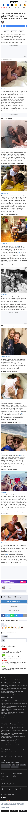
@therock (3, 243)
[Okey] (8, 5)
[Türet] (20, 5)
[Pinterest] (13, 784)
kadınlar (21, 550)
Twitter (3, 762)
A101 (13, 764)
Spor (4, 654)
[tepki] (2, 627)
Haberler (3, 10)
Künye (14, 776)
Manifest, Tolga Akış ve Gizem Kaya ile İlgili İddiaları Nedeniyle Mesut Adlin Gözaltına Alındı (14, 651)
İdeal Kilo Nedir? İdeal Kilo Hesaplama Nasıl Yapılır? (11, 744)
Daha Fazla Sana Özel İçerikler (13, 601)
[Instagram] (2, 784)
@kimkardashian (5, 150)
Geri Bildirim (3, 773)
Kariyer (14, 771)
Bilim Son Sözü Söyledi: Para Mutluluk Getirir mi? (10, 699)
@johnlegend (4, 492)
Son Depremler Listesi (5, 719)
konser (8, 155)
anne (18, 546)
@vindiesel (3, 88)
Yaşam (7, 10)
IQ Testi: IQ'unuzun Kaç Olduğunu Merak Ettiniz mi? (11, 756)
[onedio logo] (13, 797)
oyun (2, 155)
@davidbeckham (5, 453)
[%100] (12, 5)
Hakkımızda (3, 771)
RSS (14, 778)
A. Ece (9, 22)
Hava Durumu (4, 717)
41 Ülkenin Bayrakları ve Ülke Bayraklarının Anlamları (11, 751)
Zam (12, 762)
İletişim (2, 779)
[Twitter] (8, 784)
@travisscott (4, 193)
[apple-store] (4, 789)
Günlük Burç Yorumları (6, 764)
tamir (19, 252)
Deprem (8, 762)
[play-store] (11, 789)
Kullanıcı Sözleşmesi (17, 773)
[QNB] (16, 5)
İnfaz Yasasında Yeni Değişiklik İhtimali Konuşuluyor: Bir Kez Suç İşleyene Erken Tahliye (14, 663)
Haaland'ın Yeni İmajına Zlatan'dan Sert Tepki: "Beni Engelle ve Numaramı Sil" (14, 669)
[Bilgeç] (24, 5)
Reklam (2, 778)
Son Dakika (23, 764)
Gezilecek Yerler (14, 767)
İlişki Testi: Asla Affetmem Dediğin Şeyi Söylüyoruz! (11, 694)
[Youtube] (10, 784)
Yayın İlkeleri (15, 775)
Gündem (4, 649)
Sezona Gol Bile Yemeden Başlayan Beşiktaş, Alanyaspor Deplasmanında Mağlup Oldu (12, 657)
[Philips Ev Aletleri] (3, 5)
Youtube (17, 762)
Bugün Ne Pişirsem (5, 767)
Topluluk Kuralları (4, 776)
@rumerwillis (4, 294)
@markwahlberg (5, 356)
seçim (18, 301)
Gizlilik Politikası (4, 775)
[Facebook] (5, 784)
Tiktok (17, 764)
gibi (18, 246)
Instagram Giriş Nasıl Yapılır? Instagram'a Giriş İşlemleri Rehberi (13, 749)
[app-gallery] (19, 789)
